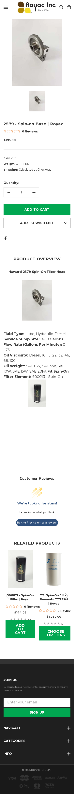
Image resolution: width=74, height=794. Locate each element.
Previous (7, 596)
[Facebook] (5, 238)
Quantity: (11, 183)
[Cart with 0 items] (69, 7)
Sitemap (47, 769)
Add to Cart (20, 629)
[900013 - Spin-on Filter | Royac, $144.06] (20, 569)
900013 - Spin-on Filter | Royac (20, 597)
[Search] (61, 7)
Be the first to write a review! (37, 523)
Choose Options (56, 633)
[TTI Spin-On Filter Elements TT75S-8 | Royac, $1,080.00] (54, 569)
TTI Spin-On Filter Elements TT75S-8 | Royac (53, 599)
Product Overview (37, 259)
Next (66, 596)
